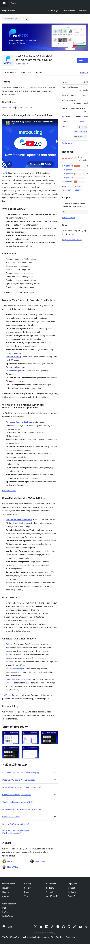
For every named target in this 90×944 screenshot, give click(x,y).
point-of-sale (82, 127)
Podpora (84, 72)
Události (71, 888)
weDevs (25, 64)
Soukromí (6, 896)
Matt (4, 908)
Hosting (5, 892)
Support (19, 107)
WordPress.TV (52, 896)
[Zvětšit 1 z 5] (16, 734)
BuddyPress (7, 916)
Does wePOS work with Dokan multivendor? (21, 787)
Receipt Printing (13, 356)
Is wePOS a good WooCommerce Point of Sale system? (17, 832)
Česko (10, 927)
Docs (4, 107)
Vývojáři (39, 72)
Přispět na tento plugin (72, 239)
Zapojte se (72, 883)
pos (76, 132)
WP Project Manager (15, 669)
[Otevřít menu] (86, 3)
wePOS (5, 173)
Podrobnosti (10, 72)
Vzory (26, 896)
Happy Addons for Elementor (18, 679)
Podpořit (72, 892)
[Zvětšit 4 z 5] (16, 749)
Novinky (5, 888)
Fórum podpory (68, 217)
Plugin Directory (8, 11)
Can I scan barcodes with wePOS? (17, 802)
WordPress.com (9, 904)
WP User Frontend (12, 695)
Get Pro (28, 107)
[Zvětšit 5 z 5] (35, 749)
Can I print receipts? (11, 817)
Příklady (27, 883)
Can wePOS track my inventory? (16, 795)
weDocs (9, 662)
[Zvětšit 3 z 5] (54, 734)
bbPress (5, 912)
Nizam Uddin (12, 867)
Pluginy (27, 892)
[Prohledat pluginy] (27, 18)
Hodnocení (26, 72)
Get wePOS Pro (9, 490)
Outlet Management (15, 370)
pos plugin (83, 132)
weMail (9, 655)
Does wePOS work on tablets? (15, 824)
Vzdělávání (51, 883)
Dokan (9, 644)
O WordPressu (8, 883)
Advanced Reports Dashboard (20, 422)
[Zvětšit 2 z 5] (35, 734)
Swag (71, 896)
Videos (12, 107)
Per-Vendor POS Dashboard (19, 519)
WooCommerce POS (80, 136)
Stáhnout (82, 60)
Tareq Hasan (40, 861)
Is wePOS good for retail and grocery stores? (22, 809)
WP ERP (9, 686)
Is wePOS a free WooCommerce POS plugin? (21, 772)
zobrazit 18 (83, 121)
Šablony (27, 888)
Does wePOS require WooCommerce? (18, 780)
